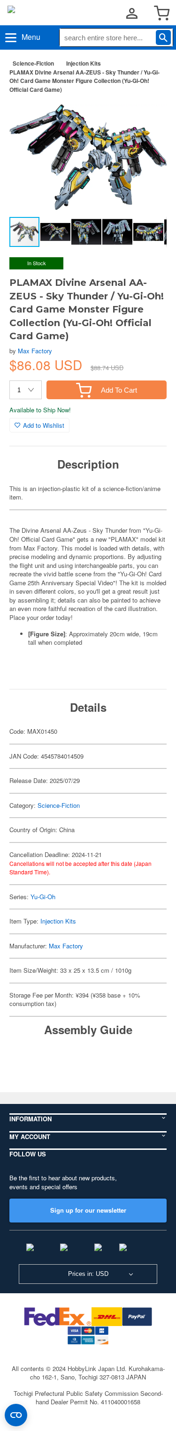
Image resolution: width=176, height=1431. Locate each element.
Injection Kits (83, 63)
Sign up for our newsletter (88, 1210)
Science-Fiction (33, 63)
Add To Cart (119, 390)
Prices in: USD (88, 1273)
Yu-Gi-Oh (43, 896)
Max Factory (35, 350)
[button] (150, 115)
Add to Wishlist (43, 425)
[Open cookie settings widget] (16, 1415)
